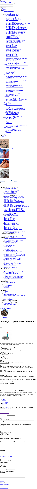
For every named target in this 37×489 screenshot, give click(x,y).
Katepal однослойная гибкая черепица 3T (12, 20)
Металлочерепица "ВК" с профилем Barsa (12, 50)
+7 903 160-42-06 (3, 2)
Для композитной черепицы (10, 70)
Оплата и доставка (5, 135)
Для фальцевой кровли (9, 73)
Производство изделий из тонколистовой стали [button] (11, 112)
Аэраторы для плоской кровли (10, 82)
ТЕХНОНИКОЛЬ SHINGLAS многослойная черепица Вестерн (15, 26)
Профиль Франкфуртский (10, 94)
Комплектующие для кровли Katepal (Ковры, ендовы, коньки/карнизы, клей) (17, 21)
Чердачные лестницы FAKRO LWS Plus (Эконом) (13, 115)
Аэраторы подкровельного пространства (12, 83)
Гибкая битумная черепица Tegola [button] (9, 11)
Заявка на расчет (34, 325)
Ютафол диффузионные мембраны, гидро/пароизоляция (14, 107)
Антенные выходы (9, 78)
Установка (3, 134)
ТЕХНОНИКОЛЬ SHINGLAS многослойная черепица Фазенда (15, 32)
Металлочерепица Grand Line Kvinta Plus (12, 56)
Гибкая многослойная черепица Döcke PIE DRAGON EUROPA (14, 208)
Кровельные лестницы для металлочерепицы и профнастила (15, 68)
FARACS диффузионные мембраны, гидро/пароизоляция (13, 277)
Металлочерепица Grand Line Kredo (11, 54)
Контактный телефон (3, 432)
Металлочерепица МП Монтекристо (11, 45)
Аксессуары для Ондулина (8, 285)
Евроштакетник (8, 103)
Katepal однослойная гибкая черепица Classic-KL (13, 19)
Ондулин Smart (8, 122)
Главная (3, 8)
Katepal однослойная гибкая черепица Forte (10, 191)
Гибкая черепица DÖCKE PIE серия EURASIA (13, 35)
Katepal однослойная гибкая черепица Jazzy (12, 18)
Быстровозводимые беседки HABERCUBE (10, 267)
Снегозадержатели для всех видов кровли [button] (10, 60)
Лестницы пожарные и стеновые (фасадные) (13, 67)
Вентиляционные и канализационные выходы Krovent (14, 90)
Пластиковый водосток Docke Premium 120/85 (13, 98)
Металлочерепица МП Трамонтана (11, 46)
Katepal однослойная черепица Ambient (10, 193)
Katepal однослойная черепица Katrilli (11, 17)
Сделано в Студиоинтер (4, 409)
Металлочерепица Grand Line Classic (11, 53)
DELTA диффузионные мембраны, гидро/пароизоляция (12, 275)
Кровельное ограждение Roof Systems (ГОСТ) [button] (11, 64)
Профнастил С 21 (6, 292)
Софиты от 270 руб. (5, 317)
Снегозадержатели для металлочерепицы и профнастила (14, 61)
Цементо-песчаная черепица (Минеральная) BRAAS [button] (12, 93)
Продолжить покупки (8, 456)
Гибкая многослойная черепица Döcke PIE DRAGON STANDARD (16, 39)
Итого (1, 416)
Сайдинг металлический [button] (8, 124)
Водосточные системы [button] (7, 97)
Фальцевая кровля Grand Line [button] (8, 57)
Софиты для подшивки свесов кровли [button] (10, 117)
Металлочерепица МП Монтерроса (11, 47)
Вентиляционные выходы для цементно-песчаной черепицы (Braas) (16, 76)
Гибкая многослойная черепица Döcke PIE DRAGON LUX (15, 41)
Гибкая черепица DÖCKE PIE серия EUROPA (13, 36)
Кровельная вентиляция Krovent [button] (9, 88)
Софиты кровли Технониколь (10, 120)
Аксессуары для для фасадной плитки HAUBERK (13, 130)
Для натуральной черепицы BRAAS (11, 72)
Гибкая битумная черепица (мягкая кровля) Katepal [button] (12, 14)
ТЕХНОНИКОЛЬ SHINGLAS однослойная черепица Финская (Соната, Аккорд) (18, 23)
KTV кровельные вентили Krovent (11, 92)
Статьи (3, 136)
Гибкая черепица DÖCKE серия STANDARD (13, 37)
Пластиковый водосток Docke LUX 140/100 (10, 272)
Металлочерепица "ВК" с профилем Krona (12, 51)
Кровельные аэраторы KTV (10, 86)
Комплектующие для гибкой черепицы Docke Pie (13, 42)
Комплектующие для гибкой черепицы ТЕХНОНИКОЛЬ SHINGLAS (16, 29)
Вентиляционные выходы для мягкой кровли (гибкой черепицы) (16, 75)
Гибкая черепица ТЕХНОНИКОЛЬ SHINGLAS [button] (11, 22)
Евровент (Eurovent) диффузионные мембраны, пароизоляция (15, 106)
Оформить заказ (2, 423)
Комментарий (2, 421)
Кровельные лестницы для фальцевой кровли (13, 69)
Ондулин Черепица (9, 123)
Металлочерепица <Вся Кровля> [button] (9, 48)
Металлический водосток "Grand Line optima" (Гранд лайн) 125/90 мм (16, 99)
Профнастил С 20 (8, 132)
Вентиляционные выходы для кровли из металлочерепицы (13, 251)
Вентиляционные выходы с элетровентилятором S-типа (12, 259)
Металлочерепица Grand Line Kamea (11, 55)
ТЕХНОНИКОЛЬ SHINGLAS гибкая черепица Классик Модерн (16, 30)
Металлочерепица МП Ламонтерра (11, 44)
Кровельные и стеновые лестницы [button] (9, 66)
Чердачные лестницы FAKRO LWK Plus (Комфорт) (14, 116)
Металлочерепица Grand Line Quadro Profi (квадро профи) (15, 52)
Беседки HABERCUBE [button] (7, 127)
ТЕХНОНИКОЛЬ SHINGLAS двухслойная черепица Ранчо (15, 24)
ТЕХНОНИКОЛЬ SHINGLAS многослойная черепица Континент (16, 27)
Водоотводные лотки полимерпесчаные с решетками (14, 105)
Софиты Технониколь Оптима (10, 118)
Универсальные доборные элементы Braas (12, 95)
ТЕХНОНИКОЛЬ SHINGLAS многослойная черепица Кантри (13, 203)
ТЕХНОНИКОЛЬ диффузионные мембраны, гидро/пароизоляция (16, 111)
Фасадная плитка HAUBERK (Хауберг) (12, 129)
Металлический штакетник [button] (8, 102)
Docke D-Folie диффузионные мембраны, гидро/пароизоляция (15, 109)
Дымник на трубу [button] (6, 96)
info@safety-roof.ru (8, 2)
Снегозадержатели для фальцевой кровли (12, 63)
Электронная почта (3, 433)
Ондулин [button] (5, 121)
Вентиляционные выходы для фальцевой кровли (13, 77)
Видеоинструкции (5, 405)
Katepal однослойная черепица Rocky (9, 189)
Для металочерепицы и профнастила (11, 71)
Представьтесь (2, 431)
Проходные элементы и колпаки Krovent (12, 89)
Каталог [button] (3, 10)
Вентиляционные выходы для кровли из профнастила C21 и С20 (16, 80)
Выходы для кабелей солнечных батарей (12, 81)
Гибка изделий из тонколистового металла (12, 113)
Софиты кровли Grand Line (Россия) (9, 297)
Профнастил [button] (6, 131)
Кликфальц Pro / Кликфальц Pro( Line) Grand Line (13, 59)
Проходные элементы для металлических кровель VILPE (14, 85)
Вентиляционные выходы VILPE (11, 84)
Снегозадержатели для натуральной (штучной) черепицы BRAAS (16, 62)
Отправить (2, 463)
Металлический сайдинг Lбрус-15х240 (12, 126)
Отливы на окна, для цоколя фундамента (12, 114)
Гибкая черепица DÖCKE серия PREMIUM (12, 38)
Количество (2, 470)
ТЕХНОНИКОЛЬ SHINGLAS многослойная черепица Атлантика (16, 31)
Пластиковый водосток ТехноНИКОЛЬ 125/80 (11, 274)
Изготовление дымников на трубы (9, 282)
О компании (4, 9)
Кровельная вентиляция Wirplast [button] (9, 74)
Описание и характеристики (4, 413)
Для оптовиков (4, 403)
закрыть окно (2, 425)
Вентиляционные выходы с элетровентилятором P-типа (14, 87)
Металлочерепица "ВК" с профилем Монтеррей (13, 49)
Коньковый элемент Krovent (10, 91)
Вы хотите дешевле (3, 466)
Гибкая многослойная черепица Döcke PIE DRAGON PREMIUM (16, 40)
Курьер (2, 435)
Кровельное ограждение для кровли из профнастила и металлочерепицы (17, 65)
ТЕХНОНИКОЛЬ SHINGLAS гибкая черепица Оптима (14, 33)
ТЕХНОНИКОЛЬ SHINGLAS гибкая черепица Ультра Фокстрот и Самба (17, 28)
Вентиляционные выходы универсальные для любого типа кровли (14, 255)
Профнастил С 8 (8, 133)
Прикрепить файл (3, 471)
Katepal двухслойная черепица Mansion (12, 15)
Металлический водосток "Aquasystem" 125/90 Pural (14, 100)
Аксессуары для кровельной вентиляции (12, 79)
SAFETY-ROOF (7, 407)
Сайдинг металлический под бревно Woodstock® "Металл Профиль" (16, 125)
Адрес (1, 418)
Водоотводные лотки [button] (7, 104)
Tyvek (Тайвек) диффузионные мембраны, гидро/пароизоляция (15, 108)
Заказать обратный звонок (4, 488)
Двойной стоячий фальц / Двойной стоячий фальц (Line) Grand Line (16, 58)
